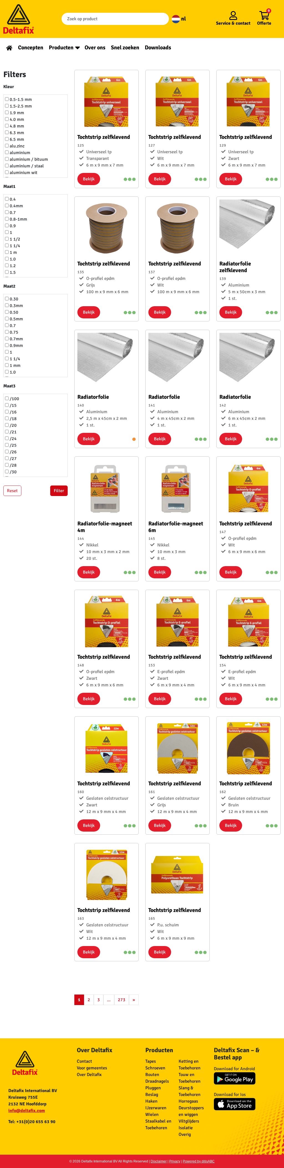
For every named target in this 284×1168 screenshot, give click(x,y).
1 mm (15, 365)
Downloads (158, 47)
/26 (13, 452)
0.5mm (16, 319)
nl (183, 18)
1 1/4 (14, 246)
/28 (13, 465)
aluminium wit (23, 172)
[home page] (9, 47)
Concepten (30, 47)
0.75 (13, 332)
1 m (13, 252)
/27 (13, 458)
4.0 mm (16, 119)
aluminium (19, 152)
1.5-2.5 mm (20, 106)
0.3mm (16, 305)
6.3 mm (16, 133)
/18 (13, 418)
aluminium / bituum (28, 159)
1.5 (12, 272)
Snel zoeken (125, 47)
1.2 (12, 266)
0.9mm (16, 345)
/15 (13, 405)
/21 (13, 432)
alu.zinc (17, 146)
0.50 (13, 312)
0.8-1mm (18, 219)
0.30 (13, 299)
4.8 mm (16, 126)
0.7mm (16, 339)
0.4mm (16, 206)
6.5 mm (16, 139)
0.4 (12, 199)
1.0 (12, 259)
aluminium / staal (26, 166)
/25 (13, 445)
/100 (14, 399)
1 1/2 (14, 239)
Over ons (95, 47)
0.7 (12, 212)
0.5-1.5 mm (20, 99)
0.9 (12, 226)
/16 (13, 412)
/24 (13, 438)
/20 (13, 425)
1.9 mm (16, 113)
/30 (13, 472)
